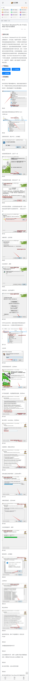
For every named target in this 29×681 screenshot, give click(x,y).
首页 (2, 20)
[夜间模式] (26, 673)
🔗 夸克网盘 (16, 69)
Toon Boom (5, 37)
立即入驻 (25, 7)
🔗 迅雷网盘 (6, 69)
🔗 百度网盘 (6, 73)
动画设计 (5, 20)
